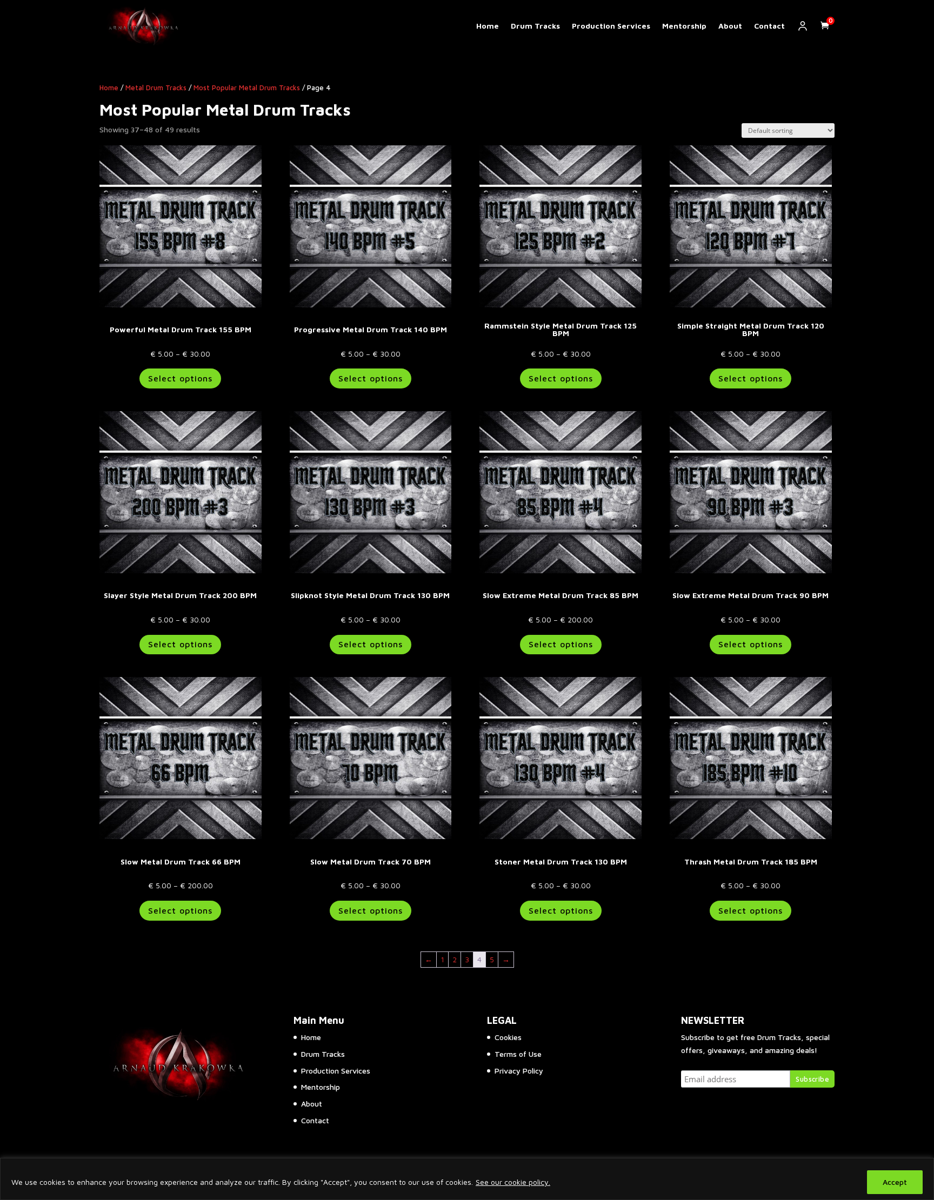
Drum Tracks (535, 26)
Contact (769, 26)
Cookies (508, 1037)
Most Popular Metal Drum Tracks (247, 88)
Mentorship (684, 26)
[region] (467, 1179)
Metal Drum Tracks (155, 88)
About (730, 26)
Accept (895, 1181)
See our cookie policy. (513, 1181)
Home (487, 26)
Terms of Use (518, 1053)
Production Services (611, 26)
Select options (180, 378)
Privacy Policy (519, 1070)
